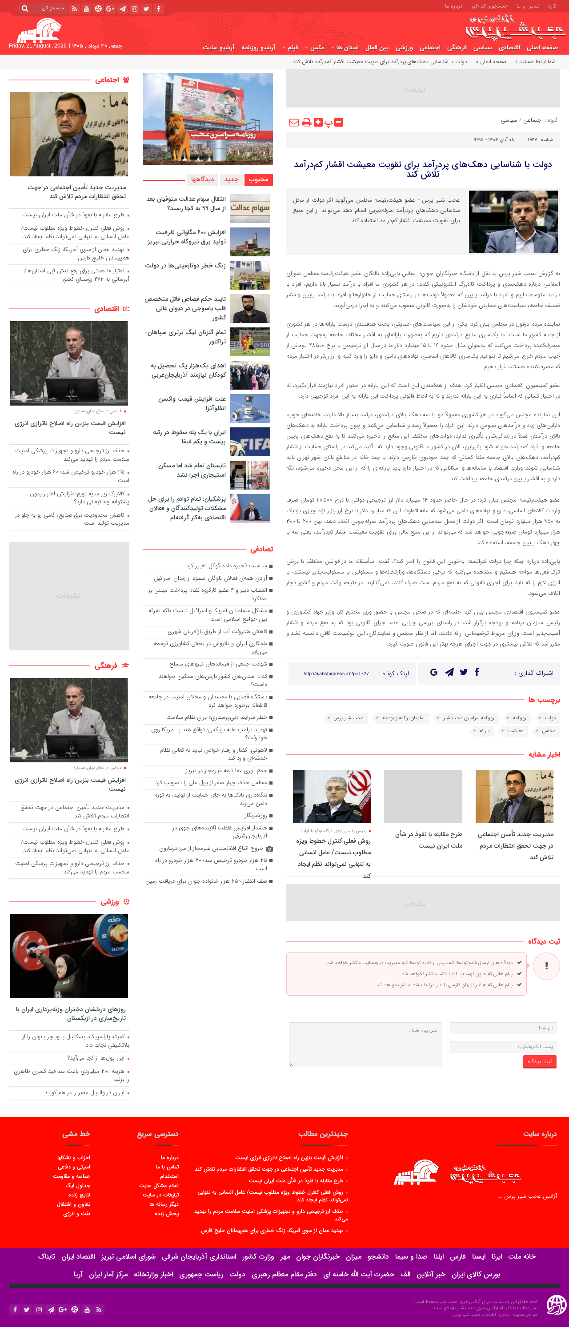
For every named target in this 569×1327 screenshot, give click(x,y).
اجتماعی (430, 47)
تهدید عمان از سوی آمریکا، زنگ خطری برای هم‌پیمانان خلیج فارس (76, 254)
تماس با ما (528, 5)
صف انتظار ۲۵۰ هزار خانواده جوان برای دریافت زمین (206, 881)
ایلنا (439, 1256)
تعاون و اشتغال (73, 1204)
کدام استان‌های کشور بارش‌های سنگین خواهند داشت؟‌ (213, 681)
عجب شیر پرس (349, 718)
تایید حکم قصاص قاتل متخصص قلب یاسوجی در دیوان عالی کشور (185, 308)
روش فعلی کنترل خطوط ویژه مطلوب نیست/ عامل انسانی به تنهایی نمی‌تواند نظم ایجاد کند (75, 232)
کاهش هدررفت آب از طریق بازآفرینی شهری (217, 632)
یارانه (484, 731)
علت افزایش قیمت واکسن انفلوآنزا (192, 403)
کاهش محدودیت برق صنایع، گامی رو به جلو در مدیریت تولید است (72, 519)
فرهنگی (457, 47)
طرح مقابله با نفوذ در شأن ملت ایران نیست (74, 215)
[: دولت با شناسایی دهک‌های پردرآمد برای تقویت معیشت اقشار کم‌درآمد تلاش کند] (294, 122)
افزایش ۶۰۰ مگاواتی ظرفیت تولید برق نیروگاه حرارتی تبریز (187, 237)
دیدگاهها (202, 179)
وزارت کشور (258, 1256)
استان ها (348, 47)
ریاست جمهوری (201, 1274)
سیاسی (482, 47)
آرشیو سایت (219, 47)
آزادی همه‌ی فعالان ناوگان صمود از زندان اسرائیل (210, 578)
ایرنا (497, 1256)
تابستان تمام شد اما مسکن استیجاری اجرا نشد (192, 470)
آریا (78, 1274)
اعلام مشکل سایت (158, 1185)
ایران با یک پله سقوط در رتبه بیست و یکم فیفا (189, 436)
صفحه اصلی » (491, 61)
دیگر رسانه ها (163, 1204)
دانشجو (378, 1256)
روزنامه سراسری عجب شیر (468, 718)
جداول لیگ (77, 1185)
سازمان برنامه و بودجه (403, 718)
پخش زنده (166, 1213)
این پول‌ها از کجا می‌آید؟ (97, 1058)
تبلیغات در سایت (160, 1195)
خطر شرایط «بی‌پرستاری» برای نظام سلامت (216, 717)
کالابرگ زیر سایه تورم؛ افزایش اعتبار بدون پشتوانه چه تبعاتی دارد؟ (79, 498)
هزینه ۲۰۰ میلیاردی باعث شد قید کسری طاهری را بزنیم (71, 1076)
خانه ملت (522, 1256)
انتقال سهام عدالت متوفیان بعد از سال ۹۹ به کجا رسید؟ (186, 203)
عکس (317, 47)
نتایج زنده (79, 1195)
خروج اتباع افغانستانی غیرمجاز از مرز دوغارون (211, 849)
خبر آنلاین (431, 1274)
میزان (353, 1256)
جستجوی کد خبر (490, 5)
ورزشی (404, 47)
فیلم (293, 47)
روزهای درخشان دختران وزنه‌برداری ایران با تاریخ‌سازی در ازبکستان (71, 1013)
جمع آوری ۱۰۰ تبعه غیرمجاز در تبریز (226, 771)
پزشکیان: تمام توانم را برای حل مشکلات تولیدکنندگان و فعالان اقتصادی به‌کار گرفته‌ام (187, 508)
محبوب (258, 179)
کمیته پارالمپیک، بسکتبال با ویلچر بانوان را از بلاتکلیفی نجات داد (75, 1041)
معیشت (516, 731)
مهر (285, 1256)
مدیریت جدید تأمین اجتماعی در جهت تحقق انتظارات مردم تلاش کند (515, 846)
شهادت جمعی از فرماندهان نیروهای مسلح (218, 664)
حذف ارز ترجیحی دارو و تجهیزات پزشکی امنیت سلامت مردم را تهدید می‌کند (72, 455)
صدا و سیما (411, 1256)
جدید (231, 179)
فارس (458, 1256)
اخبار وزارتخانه (153, 1274)
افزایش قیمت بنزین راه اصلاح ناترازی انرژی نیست (70, 427)
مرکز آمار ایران (108, 1274)
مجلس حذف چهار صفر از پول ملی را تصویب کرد (211, 783)
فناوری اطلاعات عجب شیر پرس (481, 1314)
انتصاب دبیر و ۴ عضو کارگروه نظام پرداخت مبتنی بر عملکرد (207, 594)
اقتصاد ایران (78, 1256)
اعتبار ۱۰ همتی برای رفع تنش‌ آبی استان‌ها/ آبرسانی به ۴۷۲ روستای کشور (76, 275)
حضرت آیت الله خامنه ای (358, 1274)
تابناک (46, 1256)
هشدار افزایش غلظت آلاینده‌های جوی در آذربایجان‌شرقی (219, 832)
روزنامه (519, 718)
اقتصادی (509, 47)
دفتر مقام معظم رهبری (284, 1274)
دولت (550, 718)
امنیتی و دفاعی (74, 1167)
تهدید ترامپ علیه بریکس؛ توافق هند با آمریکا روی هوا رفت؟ (209, 734)
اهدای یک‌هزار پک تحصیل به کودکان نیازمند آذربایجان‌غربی (188, 370)
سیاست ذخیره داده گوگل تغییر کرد (226, 566)
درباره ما (454, 5)
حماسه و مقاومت (71, 1176)
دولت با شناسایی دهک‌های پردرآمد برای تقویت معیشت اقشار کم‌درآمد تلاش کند (423, 169)
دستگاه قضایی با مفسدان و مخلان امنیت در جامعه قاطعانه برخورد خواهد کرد (207, 701)
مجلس (549, 731)
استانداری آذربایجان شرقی (199, 1256)
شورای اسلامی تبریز (128, 1256)
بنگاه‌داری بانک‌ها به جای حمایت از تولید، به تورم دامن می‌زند (210, 799)
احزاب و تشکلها (73, 1157)
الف (405, 1274)
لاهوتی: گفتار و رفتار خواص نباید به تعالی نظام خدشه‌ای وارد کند (213, 754)
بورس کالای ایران (476, 1274)
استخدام (169, 1176)
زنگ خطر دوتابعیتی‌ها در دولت (185, 266)
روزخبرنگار (256, 816)
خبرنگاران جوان (318, 1256)
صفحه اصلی (542, 47)
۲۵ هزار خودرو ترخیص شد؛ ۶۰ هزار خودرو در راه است (211, 865)
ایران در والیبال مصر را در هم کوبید (85, 1093)
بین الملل (377, 47)
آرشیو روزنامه (258, 47)
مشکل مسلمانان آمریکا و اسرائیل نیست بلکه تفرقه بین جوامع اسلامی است (207, 615)
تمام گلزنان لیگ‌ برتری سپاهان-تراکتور (185, 337)
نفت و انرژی (77, 1213)
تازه (552, 5)
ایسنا (478, 1256)
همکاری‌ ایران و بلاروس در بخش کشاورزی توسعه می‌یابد (210, 648)
